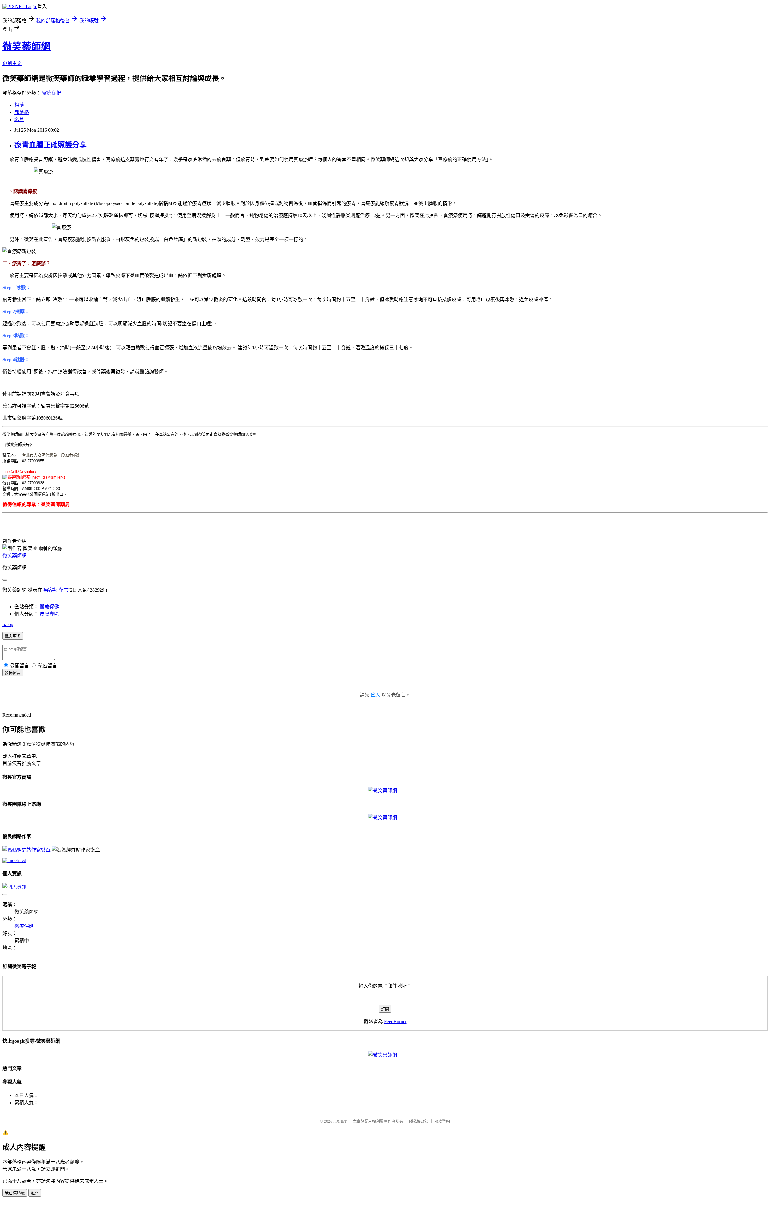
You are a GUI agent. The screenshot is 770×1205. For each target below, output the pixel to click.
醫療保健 (51, 93)
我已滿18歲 (15, 1193)
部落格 (21, 112)
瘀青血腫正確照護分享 (50, 145)
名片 (19, 119)
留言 (64, 589)
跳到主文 (12, 63)
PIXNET (340, 1121)
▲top (7, 624)
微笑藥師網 (26, 46)
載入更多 (12, 636)
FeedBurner (395, 1021)
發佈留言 (12, 673)
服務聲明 (442, 1121)
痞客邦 (50, 589)
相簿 (19, 105)
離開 (34, 1193)
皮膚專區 (49, 613)
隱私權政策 (419, 1121)
